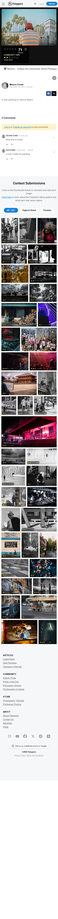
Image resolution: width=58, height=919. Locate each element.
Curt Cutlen (11, 150)
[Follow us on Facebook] (25, 736)
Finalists (47, 210)
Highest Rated (29, 210)
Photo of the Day (11, 681)
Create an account (22, 127)
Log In (42, 3)
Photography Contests (13, 689)
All (10, 210)
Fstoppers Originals (12, 666)
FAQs (5, 726)
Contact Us (8, 719)
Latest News (9, 659)
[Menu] (3, 3)
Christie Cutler (12, 135)
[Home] (15, 4)
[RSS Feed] (48, 736)
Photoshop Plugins (12, 704)
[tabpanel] (29, 431)
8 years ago (23, 135)
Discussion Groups (12, 685)
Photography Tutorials (13, 700)
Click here (7, 197)
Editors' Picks (9, 677)
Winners (10, 69)
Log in (7, 127)
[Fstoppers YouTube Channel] (17, 736)
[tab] (11, 210)
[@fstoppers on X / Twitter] (33, 736)
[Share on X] (54, 93)
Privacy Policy (20, 755)
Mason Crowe (16, 84)
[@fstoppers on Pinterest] (40, 736)
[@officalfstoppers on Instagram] (9, 736)
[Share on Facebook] (48, 93)
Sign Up (52, 3)
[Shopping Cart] (35, 3)
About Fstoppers (11, 715)
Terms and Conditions (34, 755)
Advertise (7, 723)
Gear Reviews (10, 662)
